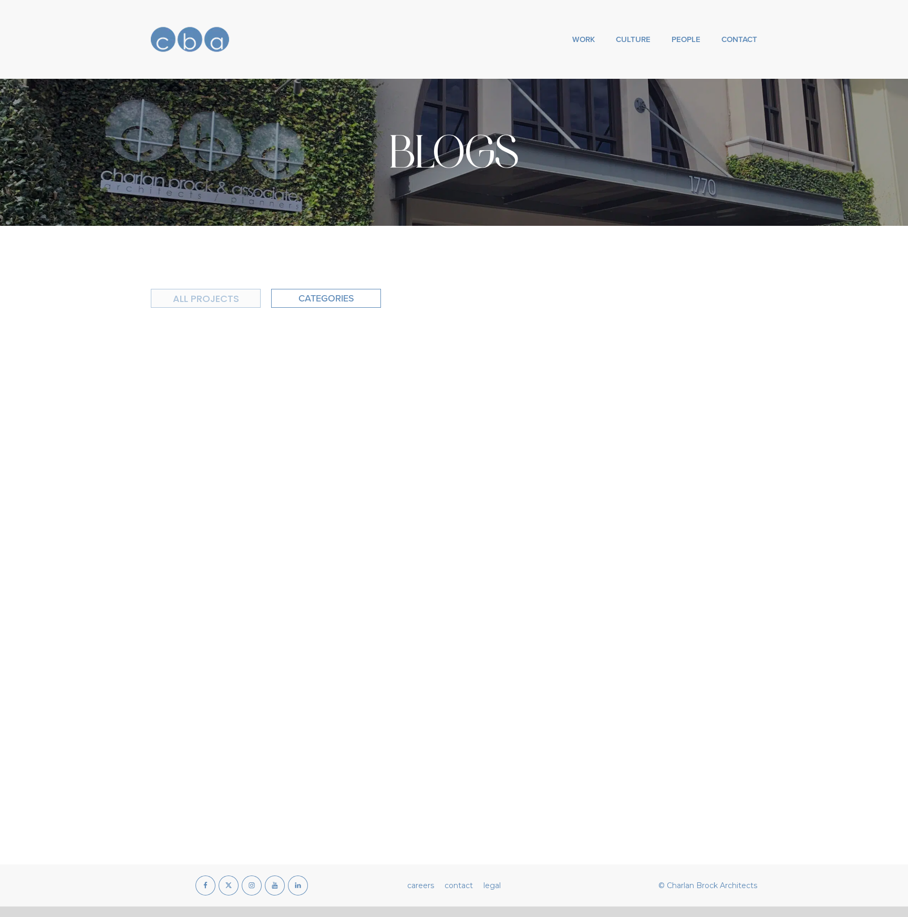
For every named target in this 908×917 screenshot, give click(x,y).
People (686, 39)
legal (492, 885)
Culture (633, 39)
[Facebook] (205, 885)
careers (420, 885)
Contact (739, 39)
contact (459, 885)
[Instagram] (252, 885)
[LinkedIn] (298, 885)
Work (583, 39)
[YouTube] (275, 885)
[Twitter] (229, 885)
